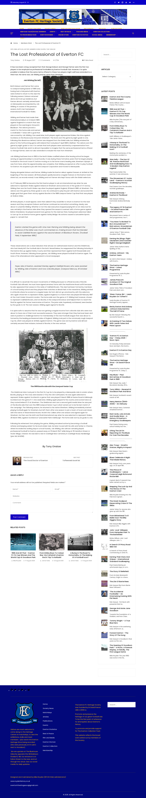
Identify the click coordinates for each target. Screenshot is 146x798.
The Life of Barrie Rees (119, 581)
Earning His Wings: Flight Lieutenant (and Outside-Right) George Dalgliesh (121, 240)
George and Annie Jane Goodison (120, 609)
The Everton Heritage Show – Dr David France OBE (120, 362)
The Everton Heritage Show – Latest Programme (119, 267)
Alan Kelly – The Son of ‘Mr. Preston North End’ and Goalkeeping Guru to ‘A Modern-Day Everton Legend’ (121, 163)
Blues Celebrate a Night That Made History (120, 458)
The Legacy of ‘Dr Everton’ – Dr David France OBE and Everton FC (121, 209)
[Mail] (25, 690)
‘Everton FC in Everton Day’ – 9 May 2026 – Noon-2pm (119, 337)
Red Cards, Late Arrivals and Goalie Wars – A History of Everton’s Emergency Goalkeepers (120, 417)
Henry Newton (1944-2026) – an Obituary (119, 402)
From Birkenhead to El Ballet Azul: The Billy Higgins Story (119, 517)
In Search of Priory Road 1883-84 (120, 545)
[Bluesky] (28, 690)
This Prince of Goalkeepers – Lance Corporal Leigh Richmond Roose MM (121, 473)
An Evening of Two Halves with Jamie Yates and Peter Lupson (121, 323)
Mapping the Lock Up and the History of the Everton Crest (121, 488)
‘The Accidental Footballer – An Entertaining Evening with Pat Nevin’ (121, 594)
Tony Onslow (50, 49)
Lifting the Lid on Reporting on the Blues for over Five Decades (120, 432)
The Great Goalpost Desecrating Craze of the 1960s (121, 503)
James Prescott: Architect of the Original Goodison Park (120, 282)
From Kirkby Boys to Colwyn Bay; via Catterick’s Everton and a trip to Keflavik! (52, 555)
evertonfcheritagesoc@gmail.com (24, 785)
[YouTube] (22, 690)
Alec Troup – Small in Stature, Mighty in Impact (121, 446)
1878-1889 (13, 49)
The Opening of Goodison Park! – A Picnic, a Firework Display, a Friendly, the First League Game (121, 648)
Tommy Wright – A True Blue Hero (120, 621)
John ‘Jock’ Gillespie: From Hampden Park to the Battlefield (120, 532)
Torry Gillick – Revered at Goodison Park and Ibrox (120, 390)
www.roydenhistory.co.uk (20, 781)
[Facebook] (11, 690)
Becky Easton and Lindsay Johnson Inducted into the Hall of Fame (121, 308)
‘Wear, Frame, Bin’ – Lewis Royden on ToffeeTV (120, 295)
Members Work (35, 49)
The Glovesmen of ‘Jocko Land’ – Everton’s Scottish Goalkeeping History (121, 180)
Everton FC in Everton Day (120, 350)
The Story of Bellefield (119, 571)
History (26, 49)
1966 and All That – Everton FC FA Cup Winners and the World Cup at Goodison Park (23, 555)
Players (43, 49)
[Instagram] (18, 690)
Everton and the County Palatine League (120, 98)
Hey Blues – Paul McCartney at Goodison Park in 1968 (120, 377)
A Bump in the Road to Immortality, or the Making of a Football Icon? (80, 555)
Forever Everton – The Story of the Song (119, 634)
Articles (21, 49)
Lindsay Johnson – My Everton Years (119, 254)
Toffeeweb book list (71, 459)
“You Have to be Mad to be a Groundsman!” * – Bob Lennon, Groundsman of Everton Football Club (121, 225)
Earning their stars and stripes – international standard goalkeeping (120, 559)
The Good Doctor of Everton (35, 459)
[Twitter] (15, 690)
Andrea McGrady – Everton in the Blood (118, 194)
